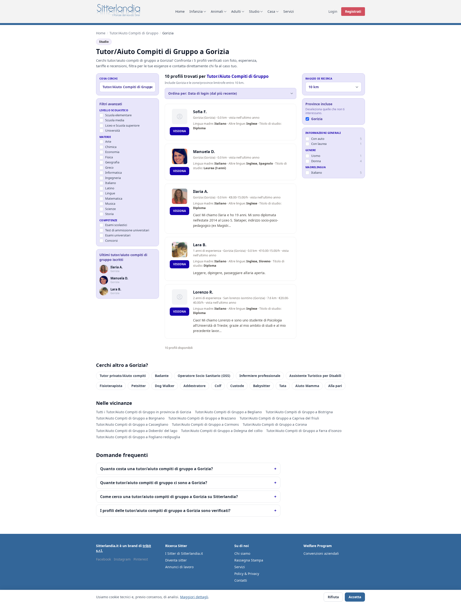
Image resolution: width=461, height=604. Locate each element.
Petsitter (138, 385)
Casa (271, 11)
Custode (237, 385)
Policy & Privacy (246, 573)
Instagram (122, 559)
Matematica (113, 198)
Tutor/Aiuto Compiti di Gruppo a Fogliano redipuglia (138, 437)
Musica (110, 204)
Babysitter (261, 385)
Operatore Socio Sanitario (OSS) (204, 375)
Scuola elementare (118, 115)
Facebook (103, 559)
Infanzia (196, 11)
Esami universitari (117, 235)
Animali (217, 11)
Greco (109, 167)
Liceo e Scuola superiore (122, 125)
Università (112, 131)
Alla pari (335, 385)
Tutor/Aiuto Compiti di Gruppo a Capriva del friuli (279, 418)
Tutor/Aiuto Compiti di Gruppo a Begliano (228, 412)
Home (180, 11)
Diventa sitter (176, 560)
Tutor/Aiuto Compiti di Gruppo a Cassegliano (132, 424)
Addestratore (194, 385)
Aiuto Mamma (307, 385)
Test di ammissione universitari (127, 230)
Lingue (110, 193)
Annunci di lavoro (179, 567)
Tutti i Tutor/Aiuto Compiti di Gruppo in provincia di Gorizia (143, 412)
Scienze (110, 209)
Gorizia (316, 119)
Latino (109, 188)
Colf (218, 385)
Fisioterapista (111, 385)
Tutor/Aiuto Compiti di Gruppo (133, 33)
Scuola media (114, 120)
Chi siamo (242, 553)
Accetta (355, 597)
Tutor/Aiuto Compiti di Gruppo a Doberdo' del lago (136, 430)
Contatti (240, 580)
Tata (282, 385)
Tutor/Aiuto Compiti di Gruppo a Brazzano (202, 418)
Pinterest (140, 559)
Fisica (109, 157)
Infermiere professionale (259, 375)
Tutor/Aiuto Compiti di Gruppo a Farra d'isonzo (303, 430)
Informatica (113, 173)
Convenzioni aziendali (321, 553)
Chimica (110, 147)
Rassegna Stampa (248, 560)
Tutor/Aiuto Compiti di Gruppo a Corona (275, 424)
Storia (109, 214)
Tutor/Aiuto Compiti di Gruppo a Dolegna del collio (221, 430)
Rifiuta (333, 597)
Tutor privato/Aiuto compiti (123, 375)
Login (332, 11)
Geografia (112, 162)
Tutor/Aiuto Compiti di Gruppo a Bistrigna (299, 412)
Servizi (288, 11)
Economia (112, 152)
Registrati (353, 11)
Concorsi (111, 240)
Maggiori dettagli (194, 597)
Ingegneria (113, 178)
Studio (254, 11)
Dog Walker (164, 385)
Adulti (236, 11)
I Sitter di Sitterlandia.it (184, 553)
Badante (162, 375)
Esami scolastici (116, 225)
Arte (108, 142)
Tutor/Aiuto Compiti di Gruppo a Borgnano (130, 418)
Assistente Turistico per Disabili (315, 375)
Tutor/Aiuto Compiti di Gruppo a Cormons (205, 424)
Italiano (110, 183)
